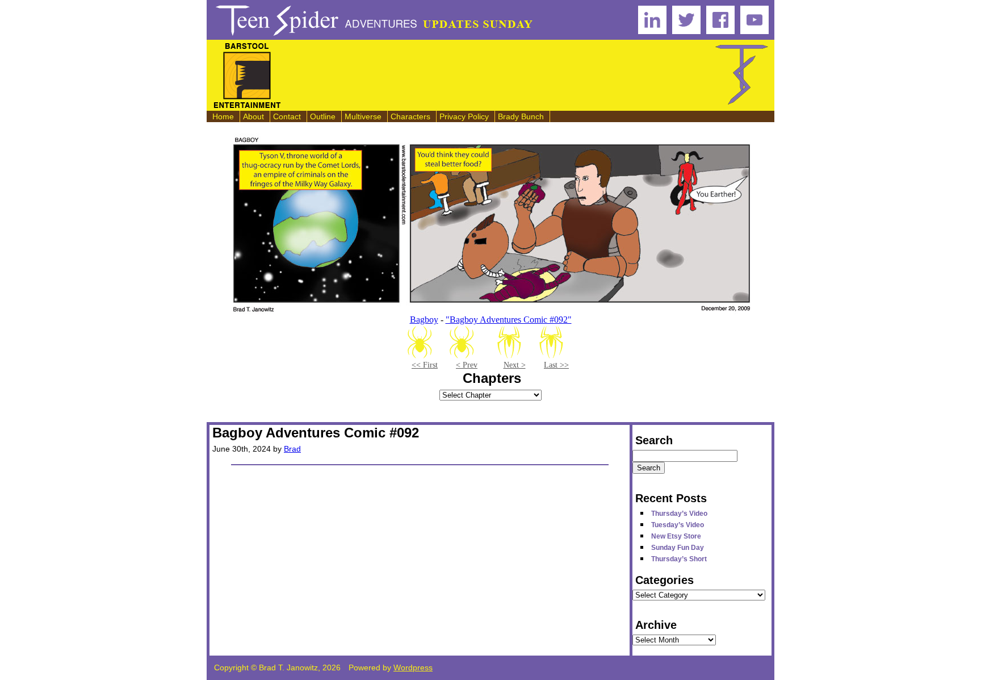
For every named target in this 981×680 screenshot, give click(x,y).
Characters (410, 116)
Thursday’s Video (679, 514)
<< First (425, 364)
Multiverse (363, 116)
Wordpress (413, 667)
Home (223, 116)
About (253, 116)
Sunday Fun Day (677, 548)
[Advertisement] (498, 75)
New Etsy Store (676, 536)
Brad (292, 448)
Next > (515, 364)
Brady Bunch (521, 116)
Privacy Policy (464, 116)
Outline (323, 116)
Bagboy (424, 319)
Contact (287, 116)
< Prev (466, 364)
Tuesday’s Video (677, 525)
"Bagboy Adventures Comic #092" (509, 319)
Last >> (556, 364)
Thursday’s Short (679, 559)
